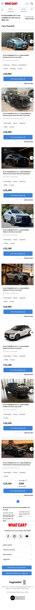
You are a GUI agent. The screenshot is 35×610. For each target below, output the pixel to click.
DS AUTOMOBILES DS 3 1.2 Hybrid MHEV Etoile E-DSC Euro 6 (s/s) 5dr (16, 56)
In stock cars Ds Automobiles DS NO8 (8, 518)
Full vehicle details (16, 79)
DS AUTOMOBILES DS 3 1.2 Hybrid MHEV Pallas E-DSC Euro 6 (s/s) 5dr (16, 231)
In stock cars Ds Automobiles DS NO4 (24, 514)
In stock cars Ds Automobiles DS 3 (9, 514)
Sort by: (23, 9)
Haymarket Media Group (21, 588)
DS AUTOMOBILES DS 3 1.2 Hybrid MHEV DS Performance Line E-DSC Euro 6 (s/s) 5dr (17, 114)
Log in (27, 3)
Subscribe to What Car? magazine (17, 573)
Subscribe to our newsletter (16, 567)
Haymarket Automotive (23, 587)
